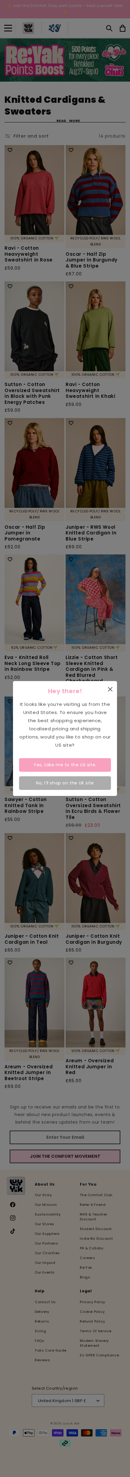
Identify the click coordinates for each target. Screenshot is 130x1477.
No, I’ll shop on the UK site (65, 783)
